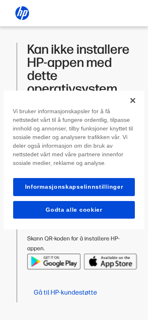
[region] (74, 160)
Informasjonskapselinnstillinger (74, 186)
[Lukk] (133, 100)
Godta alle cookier (74, 209)
